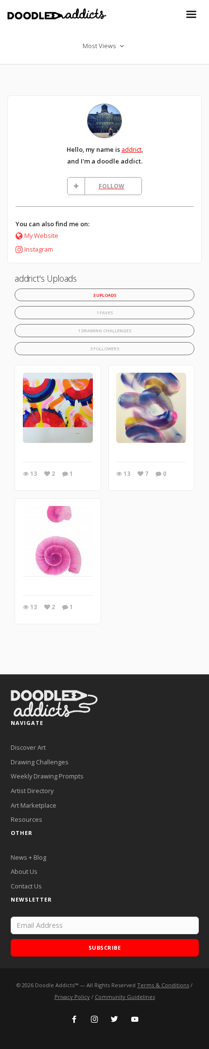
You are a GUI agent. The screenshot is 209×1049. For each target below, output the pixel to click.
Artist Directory (32, 790)
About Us (24, 871)
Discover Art (28, 747)
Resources (26, 819)
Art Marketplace (33, 805)
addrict (131, 149)
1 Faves (104, 312)
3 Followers (105, 348)
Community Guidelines (125, 996)
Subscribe (104, 947)
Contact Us (26, 886)
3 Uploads (105, 295)
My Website (41, 235)
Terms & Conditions (163, 985)
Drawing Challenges (40, 762)
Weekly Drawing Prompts (47, 776)
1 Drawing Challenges (105, 330)
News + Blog (28, 857)
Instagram (38, 249)
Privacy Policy (72, 996)
